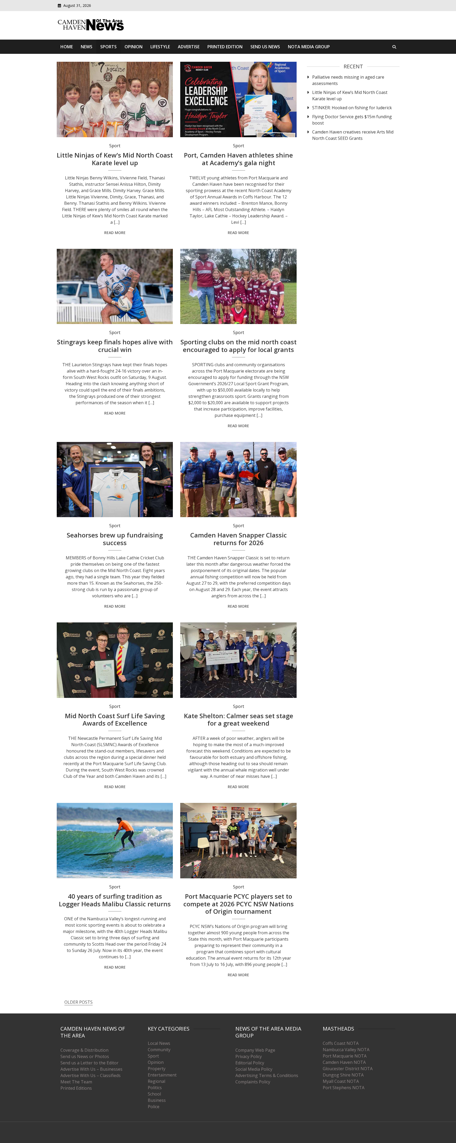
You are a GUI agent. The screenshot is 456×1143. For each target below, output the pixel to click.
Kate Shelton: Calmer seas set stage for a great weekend (238, 719)
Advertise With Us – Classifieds (90, 1075)
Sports (108, 47)
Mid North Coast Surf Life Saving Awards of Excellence (115, 719)
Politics (155, 1087)
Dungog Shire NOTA (343, 1075)
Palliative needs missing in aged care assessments (348, 80)
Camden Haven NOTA (344, 1062)
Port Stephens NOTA (343, 1087)
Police (153, 1106)
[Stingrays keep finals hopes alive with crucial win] (115, 286)
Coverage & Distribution (84, 1050)
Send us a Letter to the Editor (89, 1063)
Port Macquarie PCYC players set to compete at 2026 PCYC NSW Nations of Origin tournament (238, 904)
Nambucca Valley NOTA (346, 1049)
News (86, 47)
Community (159, 1049)
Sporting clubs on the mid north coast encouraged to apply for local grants (238, 345)
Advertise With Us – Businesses (91, 1069)
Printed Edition (225, 47)
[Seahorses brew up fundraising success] (115, 479)
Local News (159, 1043)
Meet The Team (76, 1082)
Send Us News (265, 47)
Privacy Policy (248, 1056)
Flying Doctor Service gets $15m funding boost (352, 120)
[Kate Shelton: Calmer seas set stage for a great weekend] (238, 660)
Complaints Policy (252, 1082)
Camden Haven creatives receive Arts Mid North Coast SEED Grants (352, 135)
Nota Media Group (309, 47)
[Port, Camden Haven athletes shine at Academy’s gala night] (238, 99)
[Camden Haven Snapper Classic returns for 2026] (238, 479)
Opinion (133, 47)
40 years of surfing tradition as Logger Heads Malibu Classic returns (115, 900)
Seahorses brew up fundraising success (115, 539)
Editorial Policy (249, 1063)
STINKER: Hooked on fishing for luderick (352, 108)
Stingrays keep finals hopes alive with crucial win (115, 345)
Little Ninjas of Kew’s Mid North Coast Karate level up (115, 159)
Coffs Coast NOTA (341, 1043)
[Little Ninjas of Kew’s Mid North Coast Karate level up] (115, 99)
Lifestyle (160, 47)
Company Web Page (255, 1050)
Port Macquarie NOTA (345, 1056)
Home (66, 47)
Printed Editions (76, 1088)
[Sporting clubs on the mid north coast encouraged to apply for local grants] (238, 286)
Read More (115, 232)
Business (157, 1100)
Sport (114, 146)
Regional (156, 1081)
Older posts (78, 1002)
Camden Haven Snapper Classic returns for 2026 (238, 539)
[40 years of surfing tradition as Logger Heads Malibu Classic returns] (115, 840)
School (154, 1094)
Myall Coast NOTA (341, 1081)
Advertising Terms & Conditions (266, 1075)
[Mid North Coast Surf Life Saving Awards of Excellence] (115, 660)
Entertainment (162, 1075)
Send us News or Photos (84, 1056)
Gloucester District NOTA (348, 1068)
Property (156, 1068)
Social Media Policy (253, 1069)
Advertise (189, 47)
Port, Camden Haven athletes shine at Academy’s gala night (238, 159)
